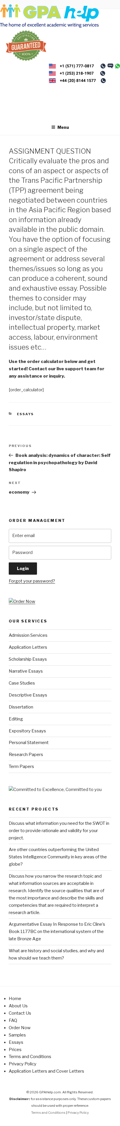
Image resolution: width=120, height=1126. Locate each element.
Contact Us (20, 1013)
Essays (25, 414)
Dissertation (21, 707)
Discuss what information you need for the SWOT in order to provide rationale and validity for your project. (59, 831)
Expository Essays (27, 731)
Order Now (20, 1027)
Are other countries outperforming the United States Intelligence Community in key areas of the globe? (58, 857)
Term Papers (21, 766)
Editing (16, 719)
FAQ (13, 1020)
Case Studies (22, 683)
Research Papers (26, 754)
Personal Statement (29, 742)
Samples (17, 1035)
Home (15, 998)
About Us (18, 1006)
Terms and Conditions (30, 1056)
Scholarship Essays (28, 659)
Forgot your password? (32, 581)
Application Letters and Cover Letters (46, 1071)
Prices (15, 1049)
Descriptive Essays (28, 695)
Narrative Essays (26, 671)
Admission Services (28, 635)
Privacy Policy (22, 1064)
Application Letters (28, 647)
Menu (63, 127)
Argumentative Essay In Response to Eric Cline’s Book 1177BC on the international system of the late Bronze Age (57, 931)
